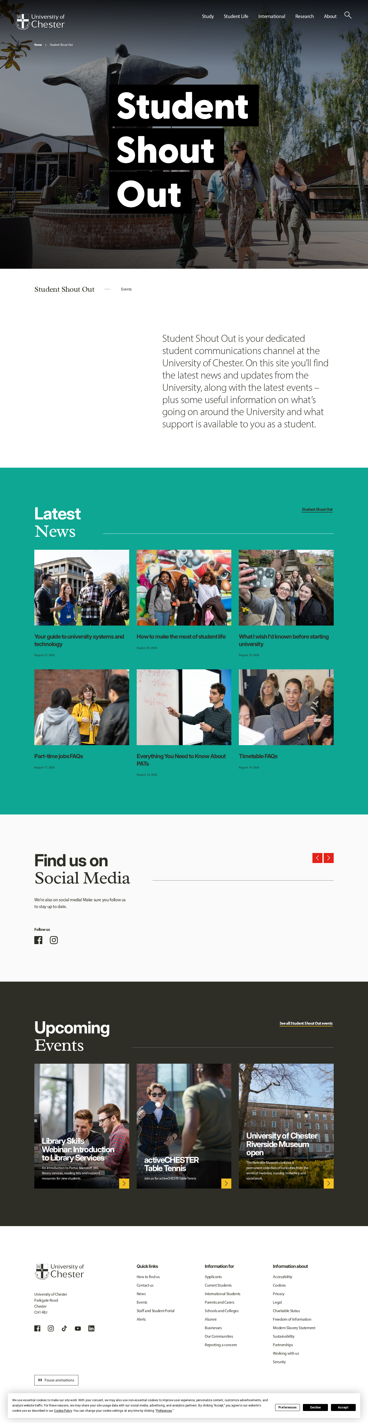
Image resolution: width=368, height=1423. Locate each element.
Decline (315, 1407)
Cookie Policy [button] (63, 1410)
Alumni (211, 1319)
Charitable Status (286, 1310)
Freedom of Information (292, 1319)
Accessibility (282, 1276)
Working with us (286, 1353)
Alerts (141, 1319)
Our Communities (219, 1336)
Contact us (145, 1285)
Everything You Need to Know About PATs (181, 760)
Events (126, 289)
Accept (343, 1407)
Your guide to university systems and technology (79, 640)
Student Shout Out (61, 45)
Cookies (279, 1285)
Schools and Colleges (222, 1310)
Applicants (213, 1276)
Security (279, 1361)
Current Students (218, 1285)
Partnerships (283, 1344)
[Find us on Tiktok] (64, 1328)
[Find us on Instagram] (54, 940)
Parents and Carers (219, 1302)
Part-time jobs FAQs (58, 756)
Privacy (279, 1293)
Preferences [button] (164, 1410)
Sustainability (284, 1336)
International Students (222, 1293)
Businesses (213, 1327)
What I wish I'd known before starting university (284, 640)
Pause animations (55, 1380)
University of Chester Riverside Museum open (281, 1144)
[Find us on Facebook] (38, 940)
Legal (277, 1302)
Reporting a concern (221, 1344)
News (141, 1293)
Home (38, 45)
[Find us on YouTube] (78, 1328)
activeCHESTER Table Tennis (171, 1164)
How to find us (148, 1276)
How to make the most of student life (181, 636)
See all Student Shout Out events (306, 1023)
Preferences (287, 1407)
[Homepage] (40, 22)
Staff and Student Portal (155, 1310)
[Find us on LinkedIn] (91, 1328)
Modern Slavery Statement (294, 1327)
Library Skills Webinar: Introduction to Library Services (78, 1149)
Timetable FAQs (258, 756)
